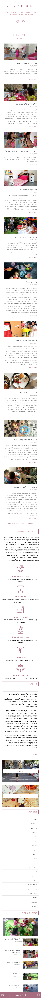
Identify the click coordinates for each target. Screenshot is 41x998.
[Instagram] (17, 21)
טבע (35, 858)
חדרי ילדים (34, 845)
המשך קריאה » (33, 79)
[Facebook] (23, 21)
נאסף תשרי (16, 973)
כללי (35, 871)
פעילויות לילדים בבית (30, 893)
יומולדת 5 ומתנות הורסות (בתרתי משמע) (12, 951)
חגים (35, 841)
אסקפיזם (34, 828)
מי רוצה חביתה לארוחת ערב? (25, 440)
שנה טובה (34, 902)
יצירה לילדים (33, 867)
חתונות (35, 854)
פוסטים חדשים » (13, 524)
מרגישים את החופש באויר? (26, 340)
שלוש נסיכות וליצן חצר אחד (26, 237)
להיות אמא (34, 876)
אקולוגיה (34, 832)
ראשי (24, 38)
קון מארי (34, 897)
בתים (35, 837)
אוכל (35, 819)
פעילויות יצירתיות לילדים (30, 884)
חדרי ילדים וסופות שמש (28, 189)
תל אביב (34, 906)
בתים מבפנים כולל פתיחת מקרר (24, 63)
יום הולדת (34, 863)
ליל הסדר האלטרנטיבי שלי (12, 939)
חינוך (35, 850)
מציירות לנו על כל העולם (27, 392)
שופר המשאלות (31, 282)
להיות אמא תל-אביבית (13, 962)
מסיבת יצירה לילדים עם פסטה (25, 487)
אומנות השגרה (20, 6)
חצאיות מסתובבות (14, 985)
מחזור (35, 880)
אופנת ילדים (33, 824)
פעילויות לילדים (32, 889)
